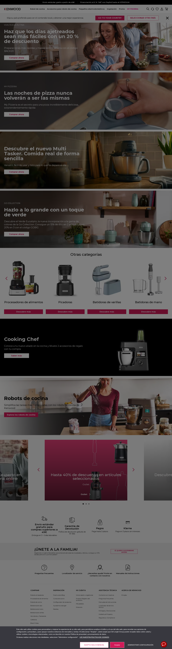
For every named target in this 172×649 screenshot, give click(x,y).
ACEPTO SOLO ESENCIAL (94, 645)
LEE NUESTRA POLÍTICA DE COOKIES (94, 637)
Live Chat (163, 644)
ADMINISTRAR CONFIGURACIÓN (140, 645)
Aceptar (117, 645)
